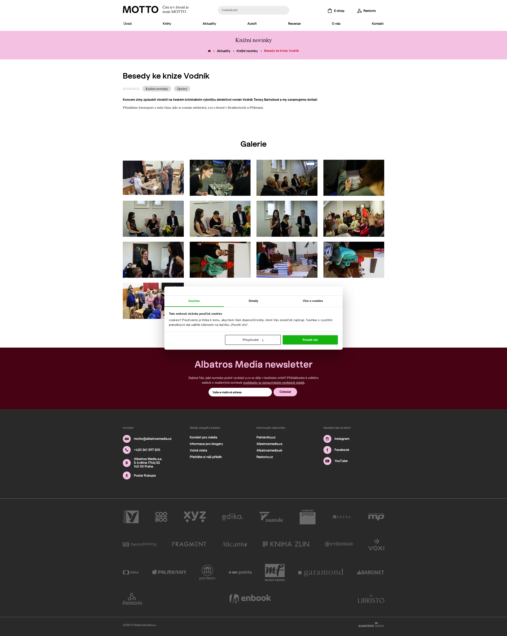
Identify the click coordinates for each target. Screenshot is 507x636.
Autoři (252, 24)
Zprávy (182, 88)
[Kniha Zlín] (286, 544)
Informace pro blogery (206, 444)
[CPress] (342, 516)
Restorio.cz (264, 457)
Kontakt (378, 24)
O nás (336, 24)
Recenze (294, 24)
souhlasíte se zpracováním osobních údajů (273, 382)
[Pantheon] (207, 572)
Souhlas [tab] (194, 300)
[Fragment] (189, 544)
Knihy (167, 24)
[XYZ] (195, 516)
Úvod (128, 24)
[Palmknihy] (169, 572)
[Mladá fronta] (275, 572)
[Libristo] (371, 599)
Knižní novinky (247, 51)
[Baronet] (370, 572)
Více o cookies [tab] (313, 300)
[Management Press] (376, 516)
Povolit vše (310, 339)
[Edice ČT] (131, 572)
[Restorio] (132, 599)
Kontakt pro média (203, 437)
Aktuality (209, 24)
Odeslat (285, 392)
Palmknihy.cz (265, 437)
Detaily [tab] (253, 300)
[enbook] (250, 599)
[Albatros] (131, 516)
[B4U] (139, 544)
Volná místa (198, 450)
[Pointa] (240, 572)
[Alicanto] (234, 544)
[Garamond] (321, 572)
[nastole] (271, 516)
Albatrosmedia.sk (269, 450)
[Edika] (232, 516)
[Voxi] (376, 544)
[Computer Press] (307, 516)
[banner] (140, 9)
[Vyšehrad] (339, 544)
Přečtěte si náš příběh (206, 457)
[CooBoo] (161, 516)
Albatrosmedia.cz (269, 444)
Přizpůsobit (251, 339)
